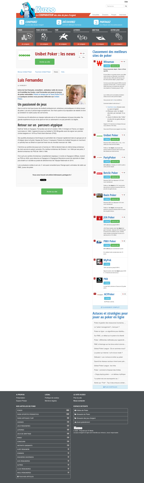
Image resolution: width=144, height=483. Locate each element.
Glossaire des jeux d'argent (86, 418)
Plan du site (77, 398)
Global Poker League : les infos (105, 365)
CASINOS (20, 422)
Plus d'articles (111, 387)
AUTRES (20, 465)
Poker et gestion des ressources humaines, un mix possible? (111, 323)
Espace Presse (21, 401)
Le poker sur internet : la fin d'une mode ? (108, 353)
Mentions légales (51, 401)
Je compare (25, 44)
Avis (62, 72)
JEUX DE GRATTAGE (24, 434)
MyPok (107, 260)
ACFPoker (109, 294)
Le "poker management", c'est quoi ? (107, 327)
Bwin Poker (110, 195)
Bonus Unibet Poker (25, 72)
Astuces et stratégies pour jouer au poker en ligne (110, 315)
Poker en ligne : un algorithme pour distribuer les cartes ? (111, 331)
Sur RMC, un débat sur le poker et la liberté (109, 335)
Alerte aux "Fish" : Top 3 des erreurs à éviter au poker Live (111, 383)
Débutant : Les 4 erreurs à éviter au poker (108, 357)
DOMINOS (20, 453)
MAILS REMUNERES (24, 473)
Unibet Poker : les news (55, 54)
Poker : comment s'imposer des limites (107, 370)
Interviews (122, 14)
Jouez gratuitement (83, 422)
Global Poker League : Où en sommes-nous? (109, 348)
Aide (126, 1)
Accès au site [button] (44, 61)
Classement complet (111, 307)
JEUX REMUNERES (23, 426)
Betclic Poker (111, 172)
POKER (19, 410)
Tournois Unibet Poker (43, 72)
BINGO (19, 438)
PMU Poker (110, 241)
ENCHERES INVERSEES (25, 457)
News (56, 72)
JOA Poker (109, 217)
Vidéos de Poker (82, 410)
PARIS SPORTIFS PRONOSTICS (28, 414)
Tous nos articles (26, 476)
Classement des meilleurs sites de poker (110, 53)
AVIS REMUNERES (23, 461)
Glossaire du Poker (83, 414)
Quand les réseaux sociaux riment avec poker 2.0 (111, 361)
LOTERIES (20, 430)
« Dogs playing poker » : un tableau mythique (109, 374)
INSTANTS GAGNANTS (24, 445)
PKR (106, 278)
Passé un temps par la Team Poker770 (48, 94)
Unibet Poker (111, 135)
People (113, 14)
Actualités (95, 14)
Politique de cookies (52, 398)
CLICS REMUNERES (24, 469)
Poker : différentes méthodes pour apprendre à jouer (111, 340)
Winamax (109, 61)
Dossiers (105, 14)
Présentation (20, 398)
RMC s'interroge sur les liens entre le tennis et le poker (111, 344)
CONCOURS (21, 441)
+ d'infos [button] (107, 66)
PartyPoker (110, 157)
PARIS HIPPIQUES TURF (25, 418)
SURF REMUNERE (23, 449)
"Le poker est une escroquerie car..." (106, 378)
